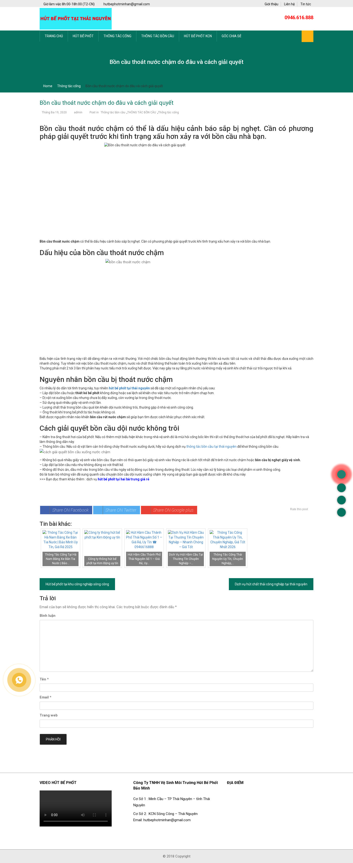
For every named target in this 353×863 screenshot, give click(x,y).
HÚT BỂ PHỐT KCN (198, 36)
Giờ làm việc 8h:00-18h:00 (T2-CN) (69, 4)
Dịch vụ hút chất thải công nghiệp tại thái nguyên (271, 584)
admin (78, 112)
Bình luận (47, 615)
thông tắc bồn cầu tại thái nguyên (211, 446)
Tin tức (305, 4)
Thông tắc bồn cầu (113, 112)
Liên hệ (289, 4)
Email (45, 697)
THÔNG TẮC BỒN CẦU (157, 36)
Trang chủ (54, 36)
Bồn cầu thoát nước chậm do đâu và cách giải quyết (106, 102)
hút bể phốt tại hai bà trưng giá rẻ (123, 479)
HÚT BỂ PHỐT (83, 36)
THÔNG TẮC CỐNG (117, 36)
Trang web (49, 715)
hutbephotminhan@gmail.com (126, 4)
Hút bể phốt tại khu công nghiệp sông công (77, 584)
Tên (44, 679)
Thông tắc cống (168, 112)
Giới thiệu (271, 4)
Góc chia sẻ (231, 36)
